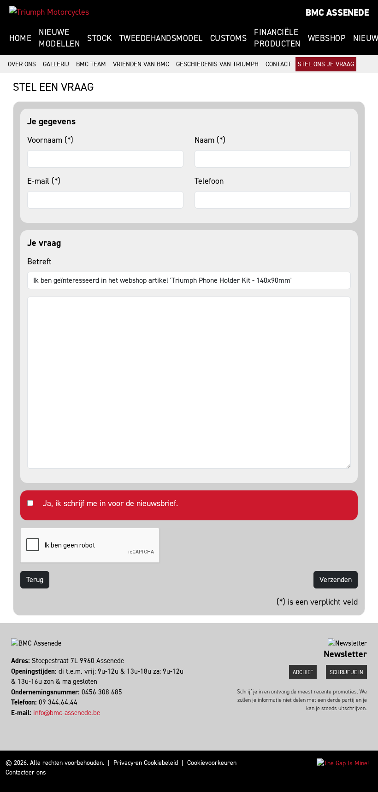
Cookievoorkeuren (211, 762)
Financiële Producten (277, 38)
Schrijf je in (346, 672)
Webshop (327, 38)
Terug (34, 579)
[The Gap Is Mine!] (343, 762)
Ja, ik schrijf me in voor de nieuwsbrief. (110, 503)
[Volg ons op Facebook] (12, 723)
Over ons (22, 64)
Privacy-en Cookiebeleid (145, 762)
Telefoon (209, 180)
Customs (228, 38)
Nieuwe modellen (59, 38)
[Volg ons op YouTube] (25, 723)
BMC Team (91, 64)
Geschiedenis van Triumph (217, 64)
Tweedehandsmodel (161, 38)
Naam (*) (210, 140)
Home (20, 38)
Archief (303, 672)
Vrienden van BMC (141, 64)
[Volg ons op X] (20, 723)
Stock (99, 38)
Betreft (39, 261)
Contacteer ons (26, 772)
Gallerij (56, 64)
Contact (278, 64)
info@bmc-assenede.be (66, 712)
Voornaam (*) (50, 140)
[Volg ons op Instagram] (16, 723)
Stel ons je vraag (326, 64)
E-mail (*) (43, 180)
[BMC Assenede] (49, 12)
